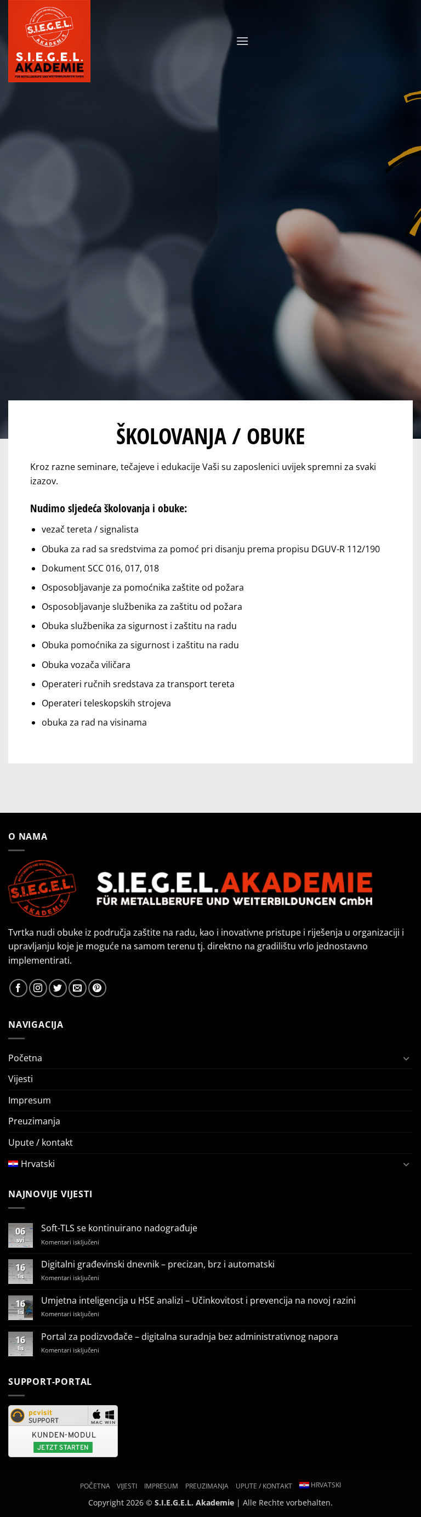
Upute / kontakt (40, 1142)
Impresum (29, 1100)
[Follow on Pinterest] (97, 988)
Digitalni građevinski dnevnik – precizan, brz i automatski (158, 1264)
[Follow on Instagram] (38, 988)
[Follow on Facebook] (18, 988)
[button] (242, 40)
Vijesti (20, 1079)
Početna (25, 1058)
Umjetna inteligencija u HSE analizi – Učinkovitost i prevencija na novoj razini (198, 1300)
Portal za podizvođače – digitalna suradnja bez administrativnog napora (189, 1337)
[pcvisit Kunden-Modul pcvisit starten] (63, 1430)
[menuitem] (202, 1164)
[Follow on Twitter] (58, 988)
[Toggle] (406, 1058)
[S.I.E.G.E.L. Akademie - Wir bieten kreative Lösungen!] (90, 41)
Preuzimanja (34, 1121)
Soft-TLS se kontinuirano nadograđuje (119, 1228)
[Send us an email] (78, 988)
